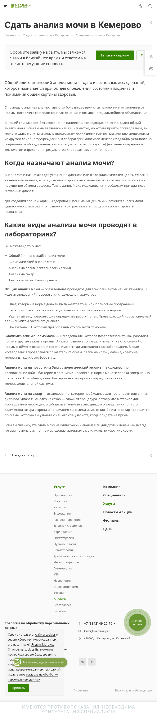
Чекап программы (66, 562)
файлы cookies (45, 634)
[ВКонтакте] (82, 662)
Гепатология (62, 605)
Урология (60, 501)
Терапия (59, 592)
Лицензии (81, 690)
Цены (107, 529)
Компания (111, 486)
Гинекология (63, 568)
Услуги (59, 486)
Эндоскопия (62, 513)
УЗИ (56, 574)
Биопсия (60, 611)
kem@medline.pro (97, 631)
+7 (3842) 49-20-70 (98, 623)
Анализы (60, 599)
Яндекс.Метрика (42, 644)
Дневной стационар (68, 525)
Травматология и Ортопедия (74, 556)
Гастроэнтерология (67, 519)
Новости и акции (117, 512)
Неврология (62, 580)
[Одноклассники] (92, 662)
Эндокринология (66, 587)
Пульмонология (65, 544)
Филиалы (111, 520)
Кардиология (63, 532)
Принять (18, 688)
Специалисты (114, 495)
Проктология (63, 495)
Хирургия (60, 507)
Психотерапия (64, 538)
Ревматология (64, 550)
